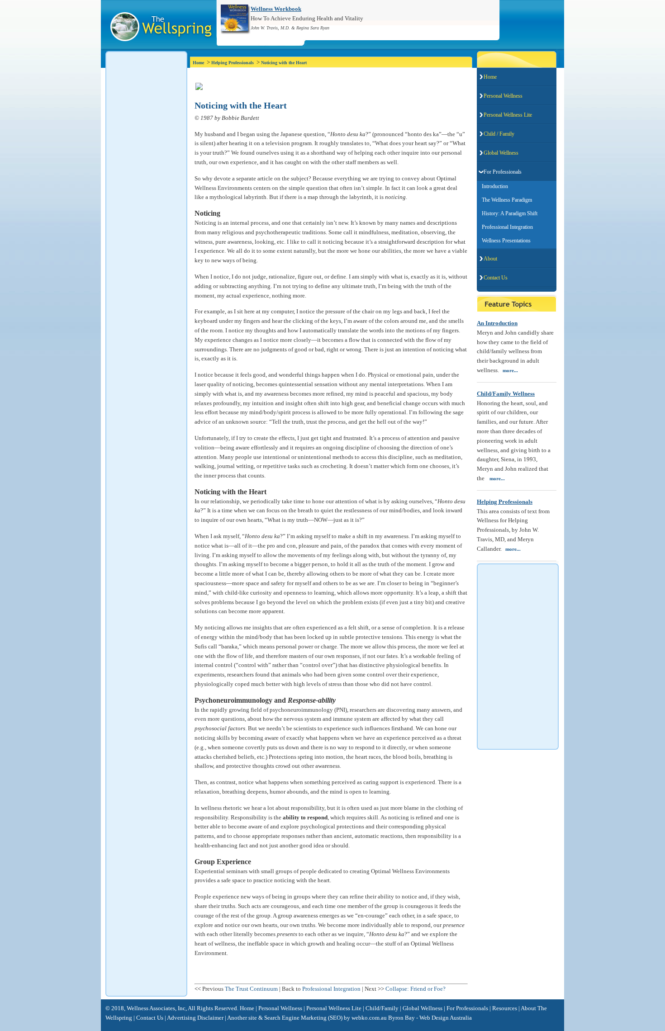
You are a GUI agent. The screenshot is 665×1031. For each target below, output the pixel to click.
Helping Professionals (232, 62)
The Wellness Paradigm (505, 200)
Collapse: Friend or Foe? (415, 988)
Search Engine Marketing (295, 1017)
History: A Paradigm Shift (507, 213)
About (490, 258)
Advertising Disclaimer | (196, 1017)
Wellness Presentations (504, 240)
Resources (504, 1008)
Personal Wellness (503, 96)
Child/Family (382, 1008)
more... (510, 370)
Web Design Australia (445, 1017)
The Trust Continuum (251, 988)
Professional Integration (331, 988)
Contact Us (496, 277)
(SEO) (335, 1017)
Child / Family (499, 134)
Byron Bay (401, 1017)
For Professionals (503, 172)
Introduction (493, 186)
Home (198, 62)
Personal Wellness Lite (508, 115)
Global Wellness (501, 153)
